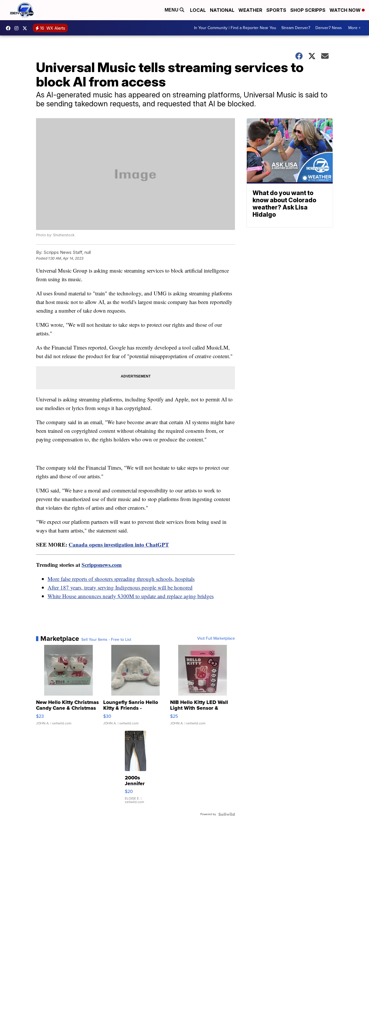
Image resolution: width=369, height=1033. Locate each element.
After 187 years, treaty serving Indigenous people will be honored (120, 587)
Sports (276, 10)
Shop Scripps (307, 10)
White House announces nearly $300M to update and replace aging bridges (131, 596)
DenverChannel (26, 28)
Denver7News (9, 28)
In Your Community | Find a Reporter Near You (235, 28)
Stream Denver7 (295, 28)
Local (198, 10)
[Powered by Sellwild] (226, 814)
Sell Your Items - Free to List (106, 640)
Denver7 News (328, 28)
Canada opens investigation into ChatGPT (119, 544)
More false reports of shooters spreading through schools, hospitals (121, 578)
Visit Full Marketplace (216, 639)
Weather (250, 10)
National (222, 10)
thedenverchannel (17, 28)
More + (354, 28)
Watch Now (346, 10)
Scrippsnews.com (102, 565)
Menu (172, 9)
